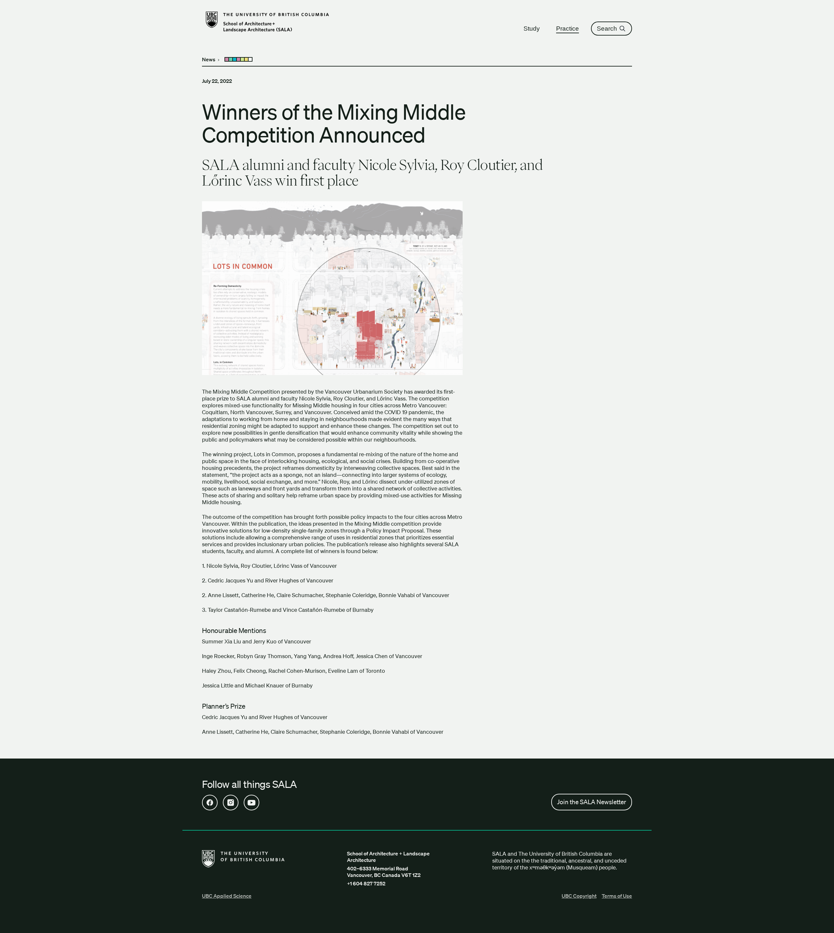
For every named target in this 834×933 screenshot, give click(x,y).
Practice (567, 28)
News (208, 59)
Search (607, 28)
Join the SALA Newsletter (591, 801)
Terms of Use (617, 896)
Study (532, 28)
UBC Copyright (579, 896)
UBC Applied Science (227, 896)
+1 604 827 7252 (366, 883)
